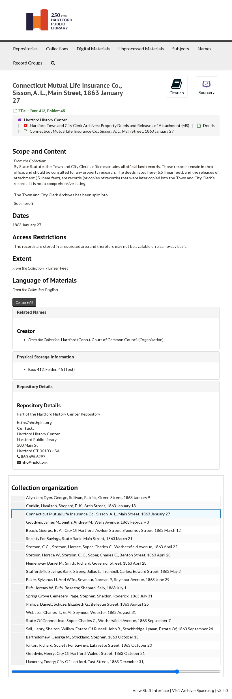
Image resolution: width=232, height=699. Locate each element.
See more (22, 203)
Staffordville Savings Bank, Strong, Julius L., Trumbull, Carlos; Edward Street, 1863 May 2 (103, 571)
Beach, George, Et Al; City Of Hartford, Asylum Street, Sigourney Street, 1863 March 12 (103, 530)
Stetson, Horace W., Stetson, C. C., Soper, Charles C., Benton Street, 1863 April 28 (98, 554)
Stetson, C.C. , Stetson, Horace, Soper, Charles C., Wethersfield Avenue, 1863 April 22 (101, 546)
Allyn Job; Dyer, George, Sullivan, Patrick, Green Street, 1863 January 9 (88, 497)
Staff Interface (156, 690)
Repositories (25, 48)
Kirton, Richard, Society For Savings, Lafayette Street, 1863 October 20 (89, 645)
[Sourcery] (206, 86)
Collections (57, 48)
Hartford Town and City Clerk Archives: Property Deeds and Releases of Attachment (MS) (109, 125)
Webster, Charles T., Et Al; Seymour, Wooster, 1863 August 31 (81, 612)
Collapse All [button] (24, 302)
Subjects (180, 48)
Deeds (209, 125)
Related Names (31, 312)
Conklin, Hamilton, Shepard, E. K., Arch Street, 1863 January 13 (81, 505)
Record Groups (27, 62)
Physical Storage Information (45, 357)
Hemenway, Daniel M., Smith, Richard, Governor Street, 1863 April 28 (86, 563)
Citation (176, 92)
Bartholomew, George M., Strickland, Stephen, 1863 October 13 (82, 637)
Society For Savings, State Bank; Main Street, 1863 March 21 (79, 538)
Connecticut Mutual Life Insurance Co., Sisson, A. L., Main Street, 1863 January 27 (98, 513)
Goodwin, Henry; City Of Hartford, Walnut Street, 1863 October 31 (85, 653)
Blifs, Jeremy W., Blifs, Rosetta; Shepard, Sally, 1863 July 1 (76, 587)
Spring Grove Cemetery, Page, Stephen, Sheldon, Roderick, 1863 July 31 (89, 595)
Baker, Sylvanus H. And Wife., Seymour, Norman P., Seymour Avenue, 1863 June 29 (97, 579)
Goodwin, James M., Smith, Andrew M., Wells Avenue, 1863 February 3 (87, 522)
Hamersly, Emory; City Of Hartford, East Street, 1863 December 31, (85, 661)
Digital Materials (93, 48)
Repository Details (35, 387)
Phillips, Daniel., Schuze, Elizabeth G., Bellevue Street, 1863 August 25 (87, 604)
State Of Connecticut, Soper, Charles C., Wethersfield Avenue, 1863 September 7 (98, 620)
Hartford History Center (45, 119)
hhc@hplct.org (35, 462)
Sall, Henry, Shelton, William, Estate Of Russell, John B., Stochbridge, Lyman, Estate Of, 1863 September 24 (119, 628)
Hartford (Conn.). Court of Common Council (99, 339)
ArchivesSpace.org (197, 690)
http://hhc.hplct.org (34, 422)
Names (204, 48)
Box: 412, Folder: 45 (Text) (51, 369)
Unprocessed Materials (141, 48)
